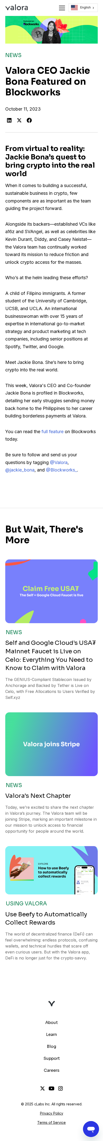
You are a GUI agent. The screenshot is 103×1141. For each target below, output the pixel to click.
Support (52, 1058)
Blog (51, 1046)
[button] (61, 8)
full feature (53, 431)
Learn (51, 1034)
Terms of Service (51, 1122)
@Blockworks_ (61, 469)
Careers (52, 1070)
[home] (16, 8)
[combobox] (83, 7)
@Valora (59, 462)
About (51, 1022)
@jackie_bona (19, 469)
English (85, 7)
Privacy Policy (51, 1113)
